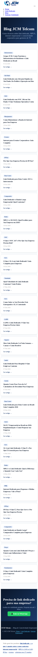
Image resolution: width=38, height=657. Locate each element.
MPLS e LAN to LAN (25, 649)
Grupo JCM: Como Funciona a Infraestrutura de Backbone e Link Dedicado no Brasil (15, 58)
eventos (11, 652)
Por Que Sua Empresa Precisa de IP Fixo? (18, 161)
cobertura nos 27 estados (23, 652)
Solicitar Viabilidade (12, 15)
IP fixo (5, 652)
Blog (6, 13)
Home (7, 9)
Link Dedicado (10, 11)
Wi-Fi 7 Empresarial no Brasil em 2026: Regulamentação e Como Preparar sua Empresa (17, 427)
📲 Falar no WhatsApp (19, 614)
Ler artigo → (7, 67)
